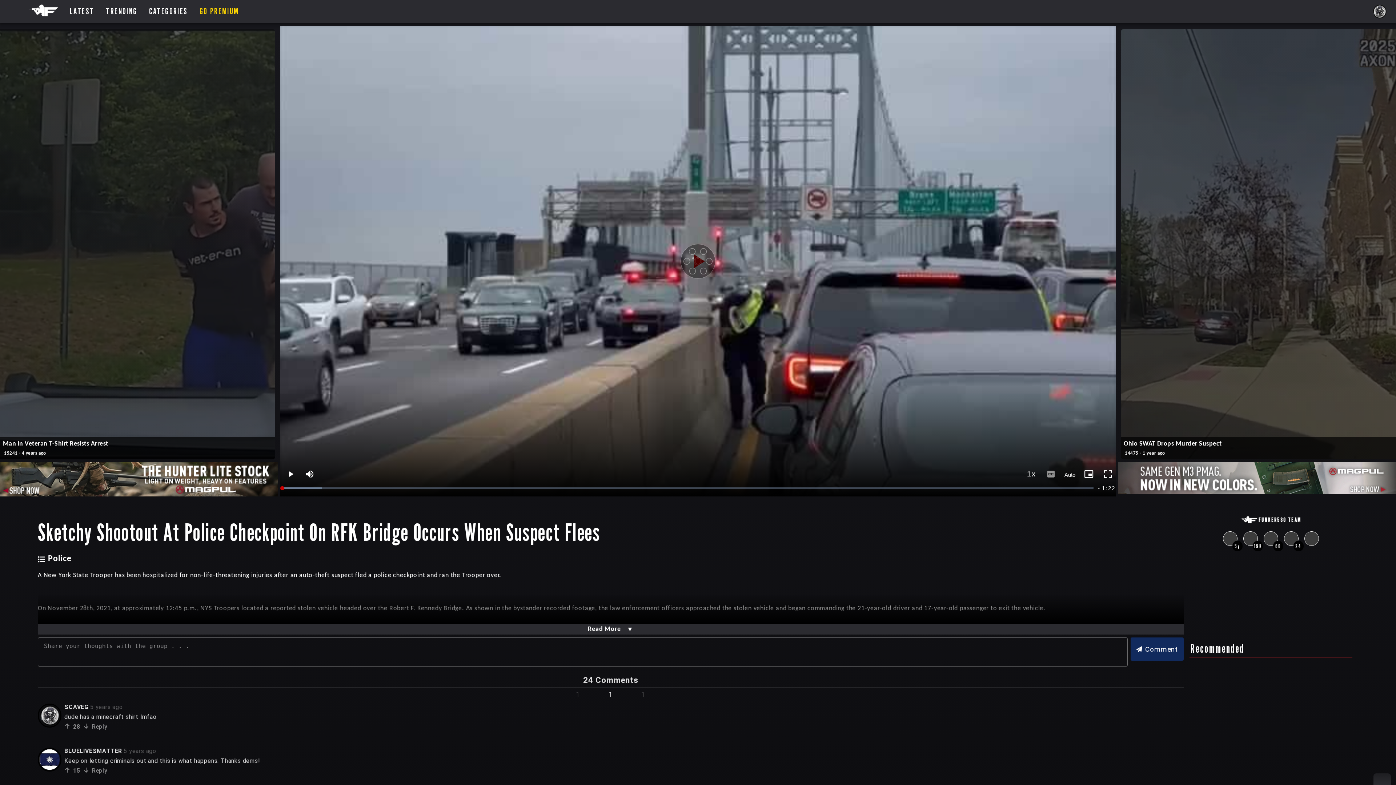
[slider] (689, 488)
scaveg (76, 707)
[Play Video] (698, 261)
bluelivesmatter (93, 751)
